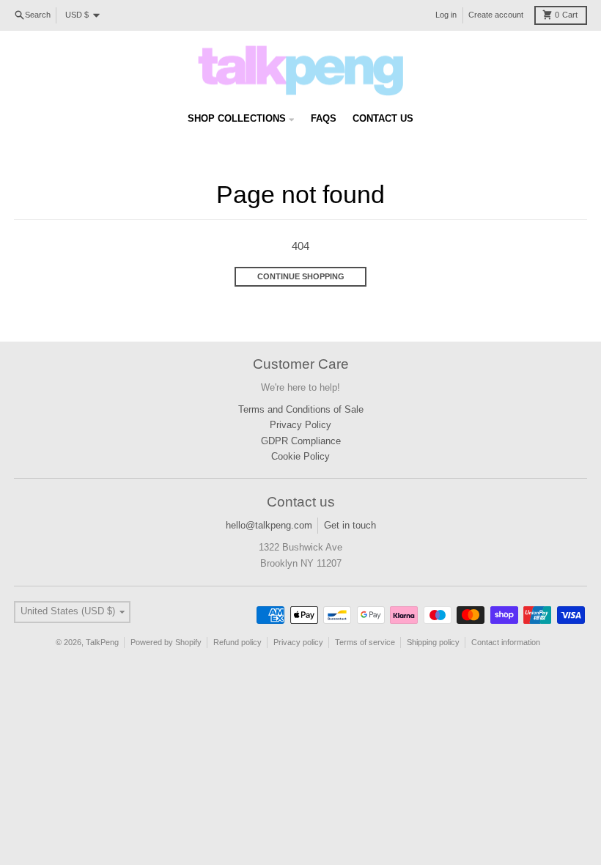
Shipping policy (433, 642)
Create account (495, 14)
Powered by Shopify (166, 642)
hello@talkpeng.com (269, 525)
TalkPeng (102, 642)
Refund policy (237, 642)
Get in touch (350, 525)
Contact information (505, 642)
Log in (446, 14)
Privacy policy (298, 642)
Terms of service (365, 642)
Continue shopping (300, 276)
